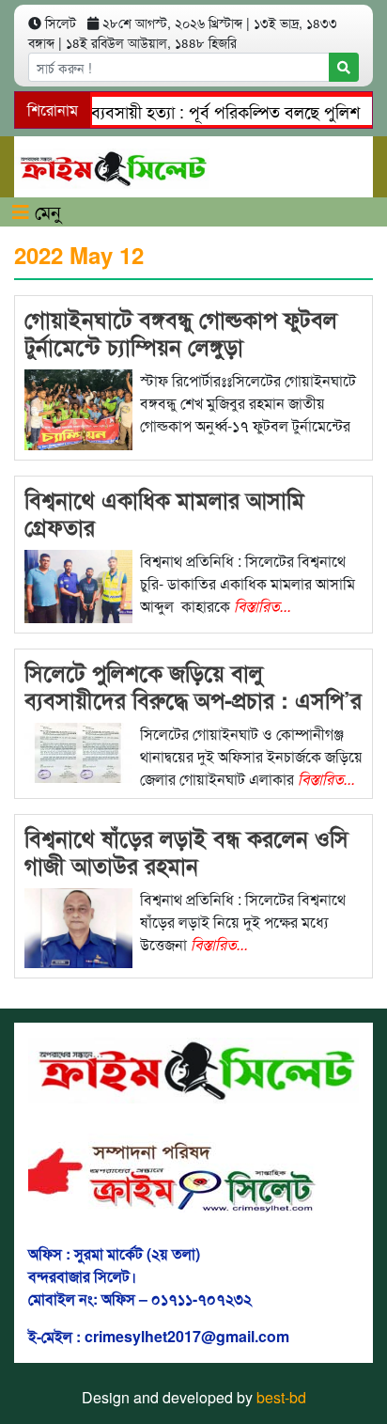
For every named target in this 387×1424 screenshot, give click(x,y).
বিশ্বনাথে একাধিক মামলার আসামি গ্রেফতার (164, 512)
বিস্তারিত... (262, 606)
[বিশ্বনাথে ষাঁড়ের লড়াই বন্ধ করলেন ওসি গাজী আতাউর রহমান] (78, 925)
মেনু (45, 211)
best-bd (281, 1397)
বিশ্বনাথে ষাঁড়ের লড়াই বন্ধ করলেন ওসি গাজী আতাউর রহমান (186, 851)
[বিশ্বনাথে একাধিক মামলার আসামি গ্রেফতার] (78, 584)
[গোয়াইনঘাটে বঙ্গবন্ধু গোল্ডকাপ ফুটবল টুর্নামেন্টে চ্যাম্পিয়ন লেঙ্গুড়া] (78, 407)
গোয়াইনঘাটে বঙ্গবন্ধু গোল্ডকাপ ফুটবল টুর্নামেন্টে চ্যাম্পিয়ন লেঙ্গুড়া (180, 332)
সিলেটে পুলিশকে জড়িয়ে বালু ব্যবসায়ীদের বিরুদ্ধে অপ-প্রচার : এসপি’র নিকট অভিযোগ (193, 699)
